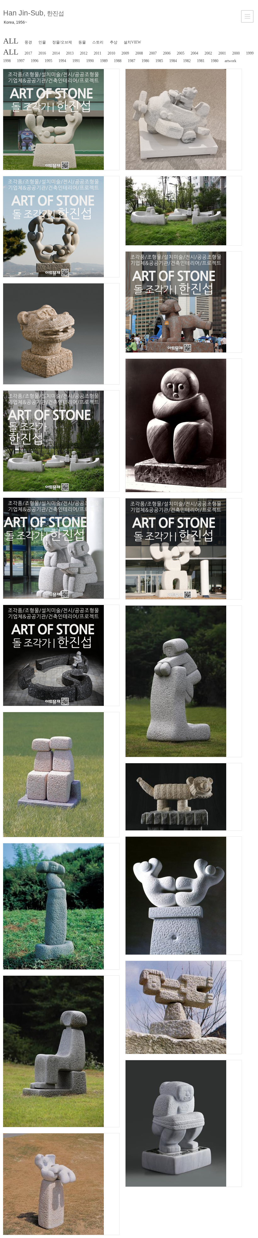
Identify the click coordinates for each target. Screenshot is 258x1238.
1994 (62, 61)
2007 (153, 53)
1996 (34, 61)
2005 (180, 53)
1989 (104, 61)
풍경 (28, 42)
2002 (208, 53)
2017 (28, 53)
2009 (125, 53)
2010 (111, 53)
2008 (139, 53)
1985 (159, 61)
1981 (201, 61)
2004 (194, 53)
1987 (131, 61)
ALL (10, 41)
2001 (222, 53)
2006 (167, 53)
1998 (7, 61)
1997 (21, 61)
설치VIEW (132, 42)
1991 (76, 61)
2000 (236, 53)
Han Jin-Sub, (33, 13)
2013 (70, 53)
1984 (173, 61)
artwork (230, 61)
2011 (97, 53)
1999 (250, 53)
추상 (113, 42)
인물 (42, 42)
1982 (187, 61)
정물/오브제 (62, 42)
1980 (214, 61)
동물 (82, 42)
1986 (145, 61)
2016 (42, 53)
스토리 (98, 42)
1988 (117, 61)
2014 (56, 53)
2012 (83, 53)
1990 (90, 61)
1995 (48, 61)
